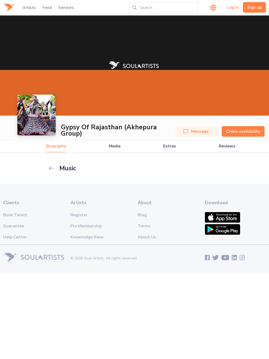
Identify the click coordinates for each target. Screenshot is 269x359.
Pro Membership (86, 226)
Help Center (15, 237)
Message (200, 131)
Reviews (227, 146)
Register (78, 215)
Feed (47, 8)
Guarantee (13, 226)
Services (66, 8)
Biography (56, 146)
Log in (233, 7)
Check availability (243, 131)
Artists (29, 8)
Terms (144, 226)
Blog (142, 215)
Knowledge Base (87, 237)
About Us (147, 237)
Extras (169, 146)
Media (115, 146)
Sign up (254, 7)
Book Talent (15, 215)
